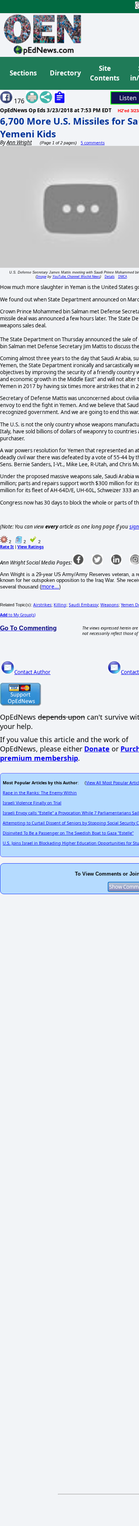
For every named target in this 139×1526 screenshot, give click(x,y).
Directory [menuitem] (65, 72)
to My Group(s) (18, 615)
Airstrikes (42, 604)
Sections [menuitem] (23, 72)
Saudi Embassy (83, 604)
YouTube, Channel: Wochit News (76, 276)
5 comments (93, 142)
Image (41, 276)
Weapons (109, 604)
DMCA (122, 276)
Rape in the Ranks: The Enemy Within (40, 793)
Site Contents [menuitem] (104, 73)
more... (50, 586)
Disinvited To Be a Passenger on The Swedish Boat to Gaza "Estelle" (68, 833)
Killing (60, 604)
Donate (97, 748)
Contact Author (32, 672)
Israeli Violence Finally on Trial (32, 803)
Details (110, 276)
